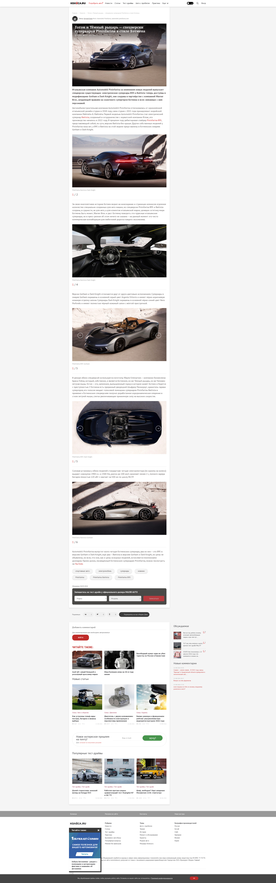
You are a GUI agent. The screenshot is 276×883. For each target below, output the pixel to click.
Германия (178, 835)
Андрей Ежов (88, 19)
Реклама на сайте (111, 814)
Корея (177, 841)
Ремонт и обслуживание (149, 835)
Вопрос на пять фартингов (182, 681)
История (143, 832)
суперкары (124, 571)
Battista (85, 117)
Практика (156, 3)
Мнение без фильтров (113, 843)
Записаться (154, 598)
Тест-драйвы (128, 3)
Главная (74, 13)
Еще (164, 3)
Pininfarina (79, 577)
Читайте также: (82, 647)
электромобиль (105, 571)
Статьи (117, 3)
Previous (80, 161)
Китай (177, 829)
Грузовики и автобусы (113, 838)
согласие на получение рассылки (90, 743)
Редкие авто (144, 841)
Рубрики (108, 823)
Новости (108, 3)
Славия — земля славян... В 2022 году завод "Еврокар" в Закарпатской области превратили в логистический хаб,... (189, 672)
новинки (141, 571)
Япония (177, 838)
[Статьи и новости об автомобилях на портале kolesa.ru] (78, 3)
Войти (80, 638)
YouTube (79, 563)
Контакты (143, 814)
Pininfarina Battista (101, 577)
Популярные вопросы (113, 841)
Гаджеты (143, 838)
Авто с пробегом (143, 3)
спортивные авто (82, 571)
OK (194, 878)
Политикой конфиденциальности (162, 878)
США (176, 832)
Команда (73, 814)
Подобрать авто (96, 3)
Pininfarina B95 (154, 120)
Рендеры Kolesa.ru (146, 843)
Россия (177, 826)
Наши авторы (180, 814)
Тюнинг (142, 829)
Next (158, 161)
